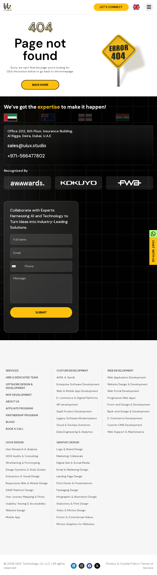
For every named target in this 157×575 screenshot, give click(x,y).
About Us (12, 401)
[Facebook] (89, 566)
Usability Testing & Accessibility (26, 503)
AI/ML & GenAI (65, 377)
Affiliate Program (19, 408)
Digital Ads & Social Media (73, 462)
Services (12, 370)
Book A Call (15, 428)
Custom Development (72, 370)
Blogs (10, 422)
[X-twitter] (97, 566)
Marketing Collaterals (69, 456)
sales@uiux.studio (26, 146)
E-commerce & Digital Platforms (77, 398)
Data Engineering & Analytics (74, 432)
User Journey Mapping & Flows (25, 496)
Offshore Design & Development (19, 386)
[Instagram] (81, 566)
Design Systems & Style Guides (26, 469)
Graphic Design (67, 442)
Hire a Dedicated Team (22, 377)
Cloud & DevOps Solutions (73, 425)
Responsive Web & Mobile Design (27, 483)
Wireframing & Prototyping (23, 462)
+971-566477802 (26, 156)
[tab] (22, 117)
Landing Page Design (69, 476)
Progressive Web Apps (121, 398)
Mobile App (13, 517)
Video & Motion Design (71, 510)
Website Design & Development (127, 384)
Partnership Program (22, 415)
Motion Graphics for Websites (75, 524)
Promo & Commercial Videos (74, 517)
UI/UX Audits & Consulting (22, 456)
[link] (153, 246)
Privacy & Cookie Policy (122, 564)
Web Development (120, 370)
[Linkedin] (74, 566)
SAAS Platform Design (20, 490)
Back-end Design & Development (128, 411)
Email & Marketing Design (72, 469)
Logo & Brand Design (69, 449)
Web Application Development (126, 377)
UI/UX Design (15, 442)
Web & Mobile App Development (77, 391)
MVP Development (19, 395)
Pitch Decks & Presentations (74, 483)
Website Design (15, 510)
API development (67, 404)
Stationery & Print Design (72, 503)
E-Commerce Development (124, 418)
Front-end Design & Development (128, 404)
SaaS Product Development (74, 411)
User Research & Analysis (21, 449)
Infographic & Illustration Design (76, 496)
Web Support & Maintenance (125, 432)
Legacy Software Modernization (76, 418)
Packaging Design (67, 490)
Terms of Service (147, 566)
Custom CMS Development (124, 425)
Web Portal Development (123, 391)
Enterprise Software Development (78, 384)
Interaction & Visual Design (23, 476)
